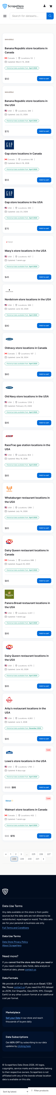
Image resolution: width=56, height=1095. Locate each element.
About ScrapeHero (11, 945)
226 (41, 854)
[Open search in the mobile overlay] (32, 16)
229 (22, 859)
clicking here (24, 1046)
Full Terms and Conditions (15, 927)
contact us (30, 969)
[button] (4, 16)
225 (33, 854)
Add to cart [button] (44, 78)
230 (30, 859)
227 (49, 854)
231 (37, 859)
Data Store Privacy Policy (15, 941)
